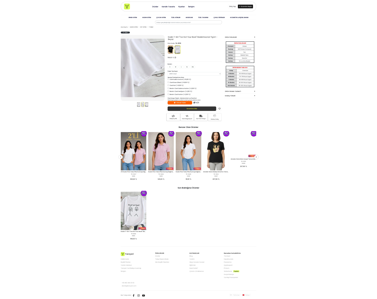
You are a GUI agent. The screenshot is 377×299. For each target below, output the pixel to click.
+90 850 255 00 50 (128, 283)
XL (187, 67)
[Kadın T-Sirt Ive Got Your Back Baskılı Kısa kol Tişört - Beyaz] (177, 49)
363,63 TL (133, 179)
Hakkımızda (125, 259)
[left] (121, 157)
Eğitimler (192, 265)
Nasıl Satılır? (193, 268)
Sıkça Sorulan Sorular (196, 262)
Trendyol (227, 256)
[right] (256, 157)
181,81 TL (188, 179)
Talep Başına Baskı (161, 259)
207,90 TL (216, 179)
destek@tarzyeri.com (129, 286)
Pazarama (227, 262)
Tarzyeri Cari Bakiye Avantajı (131, 268)
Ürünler (157, 256)
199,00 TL (171, 57)
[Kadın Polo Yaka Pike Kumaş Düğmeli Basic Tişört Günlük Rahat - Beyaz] (188, 151)
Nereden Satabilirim (232, 253)
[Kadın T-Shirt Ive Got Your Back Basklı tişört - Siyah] (171, 49)
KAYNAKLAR (194, 253)
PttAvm (226, 268)
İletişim (123, 271)
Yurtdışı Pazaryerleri (231, 277)
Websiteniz (231, 271)
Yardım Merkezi (126, 265)
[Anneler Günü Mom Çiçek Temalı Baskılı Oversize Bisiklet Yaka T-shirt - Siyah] (243, 151)
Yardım (192, 259)
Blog (191, 256)
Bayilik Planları (125, 262)
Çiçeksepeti (228, 265)
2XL (193, 67)
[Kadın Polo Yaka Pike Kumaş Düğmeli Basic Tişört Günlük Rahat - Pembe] (161, 151)
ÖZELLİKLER (159, 253)
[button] (132, 17)
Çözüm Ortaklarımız (196, 271)
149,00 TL (161, 179)
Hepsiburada (228, 259)
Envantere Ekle (192, 109)
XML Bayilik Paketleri (162, 262)
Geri (126, 32)
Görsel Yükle (181, 103)
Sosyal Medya (229, 274)
